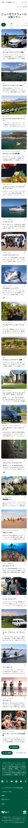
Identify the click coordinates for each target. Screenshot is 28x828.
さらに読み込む (14, 747)
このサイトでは (6, 791)
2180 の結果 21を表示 (21, 752)
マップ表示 (8, 752)
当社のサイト (6, 799)
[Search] (22, 3)
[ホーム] (9, 2)
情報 (3, 795)
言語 (3, 804)
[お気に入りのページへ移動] (25, 2)
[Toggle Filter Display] (3, 25)
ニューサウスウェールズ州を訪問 (12, 788)
